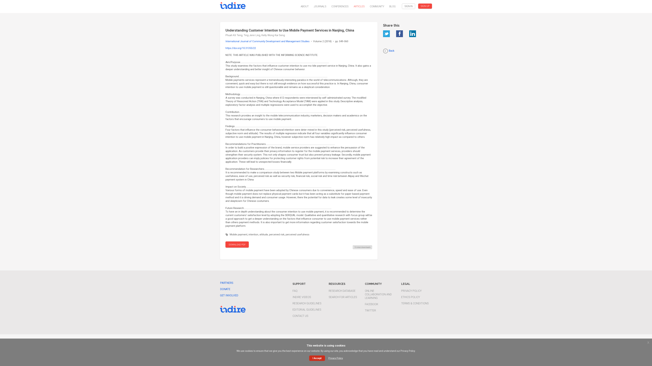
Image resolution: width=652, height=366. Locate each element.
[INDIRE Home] (233, 5)
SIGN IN (408, 6)
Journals (320, 6)
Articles (359, 6)
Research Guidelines (307, 303)
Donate (225, 289)
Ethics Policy (410, 297)
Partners (226, 282)
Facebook (371, 304)
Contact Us (300, 316)
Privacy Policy (411, 290)
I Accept (317, 358)
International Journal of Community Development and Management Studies (267, 41)
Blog (392, 6)
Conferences (340, 6)
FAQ (295, 290)
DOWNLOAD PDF (237, 244)
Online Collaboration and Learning (378, 294)
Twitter (370, 310)
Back (391, 50)
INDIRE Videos (302, 297)
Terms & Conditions (415, 303)
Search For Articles (343, 297)
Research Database (342, 290)
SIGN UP (425, 6)
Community (377, 6)
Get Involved (229, 295)
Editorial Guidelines (307, 309)
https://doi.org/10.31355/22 (240, 48)
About (305, 6)
